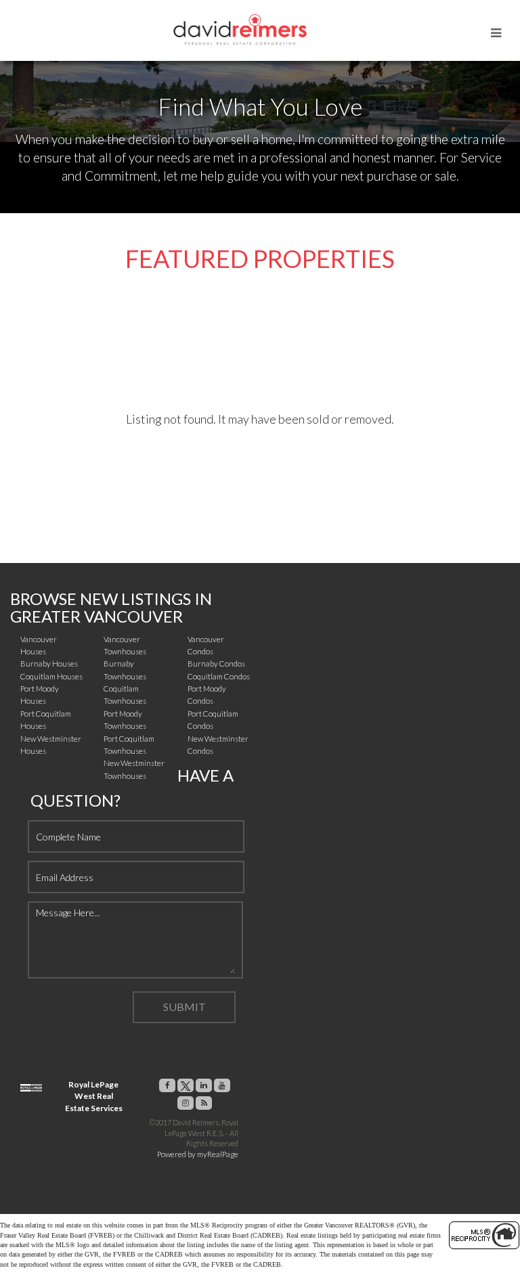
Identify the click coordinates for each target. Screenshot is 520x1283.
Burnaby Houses (49, 663)
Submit (184, 1006)
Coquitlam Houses (51, 676)
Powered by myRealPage (197, 1154)
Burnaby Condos (216, 663)
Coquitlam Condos (219, 676)
